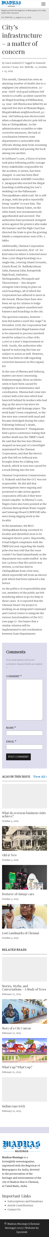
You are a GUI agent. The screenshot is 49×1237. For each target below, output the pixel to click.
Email (11, 742)
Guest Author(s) (14, 63)
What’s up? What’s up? (17, 1067)
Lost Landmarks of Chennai (20, 933)
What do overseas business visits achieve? (24, 814)
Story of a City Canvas (16, 1028)
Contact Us (14, 1210)
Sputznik (21, 1232)
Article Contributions (20, 1206)
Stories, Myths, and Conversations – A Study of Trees (24, 987)
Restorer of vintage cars (18, 894)
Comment (14, 676)
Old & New (9, 855)
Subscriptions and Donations (25, 1201)
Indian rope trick (13, 1106)
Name (11, 728)
